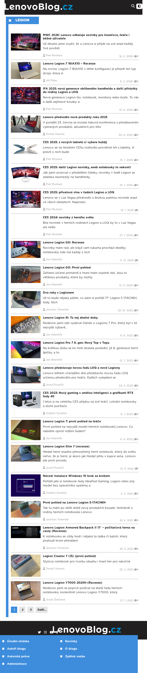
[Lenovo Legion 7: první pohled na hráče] (26, 429)
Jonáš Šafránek (55, 600)
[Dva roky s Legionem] (26, 299)
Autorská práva (18, 656)
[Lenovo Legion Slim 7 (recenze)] (26, 453)
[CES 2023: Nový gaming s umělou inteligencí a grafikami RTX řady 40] (26, 399)
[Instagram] (45, 632)
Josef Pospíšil (55, 385)
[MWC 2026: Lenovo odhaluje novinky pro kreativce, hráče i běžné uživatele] (26, 42)
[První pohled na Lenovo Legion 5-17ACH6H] (26, 509)
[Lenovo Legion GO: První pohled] (26, 274)
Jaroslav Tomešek (57, 309)
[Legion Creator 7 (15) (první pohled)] (26, 565)
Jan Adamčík (54, 259)
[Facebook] (57, 632)
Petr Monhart (54, 55)
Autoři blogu (16, 648)
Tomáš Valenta (55, 134)
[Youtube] (51, 632)
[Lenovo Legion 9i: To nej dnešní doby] (26, 324)
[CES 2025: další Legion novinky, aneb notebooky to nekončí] (26, 174)
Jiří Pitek (51, 80)
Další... (42, 610)
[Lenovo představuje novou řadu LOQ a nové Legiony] (26, 374)
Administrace (17, 663)
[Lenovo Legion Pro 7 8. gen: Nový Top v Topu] (26, 349)
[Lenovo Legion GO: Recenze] (26, 249)
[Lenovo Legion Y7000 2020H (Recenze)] (26, 590)
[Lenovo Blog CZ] (50, 7)
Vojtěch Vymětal (56, 413)
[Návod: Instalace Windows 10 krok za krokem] (26, 485)
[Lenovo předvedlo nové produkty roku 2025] (26, 124)
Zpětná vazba (75, 656)
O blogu (71, 648)
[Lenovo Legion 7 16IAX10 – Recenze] (26, 70)
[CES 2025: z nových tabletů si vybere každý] (26, 149)
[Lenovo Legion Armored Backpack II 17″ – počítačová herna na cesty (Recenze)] (26, 531)
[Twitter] (39, 632)
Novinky (71, 641)
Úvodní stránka (18, 641)
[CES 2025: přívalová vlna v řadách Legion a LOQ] (26, 199)
